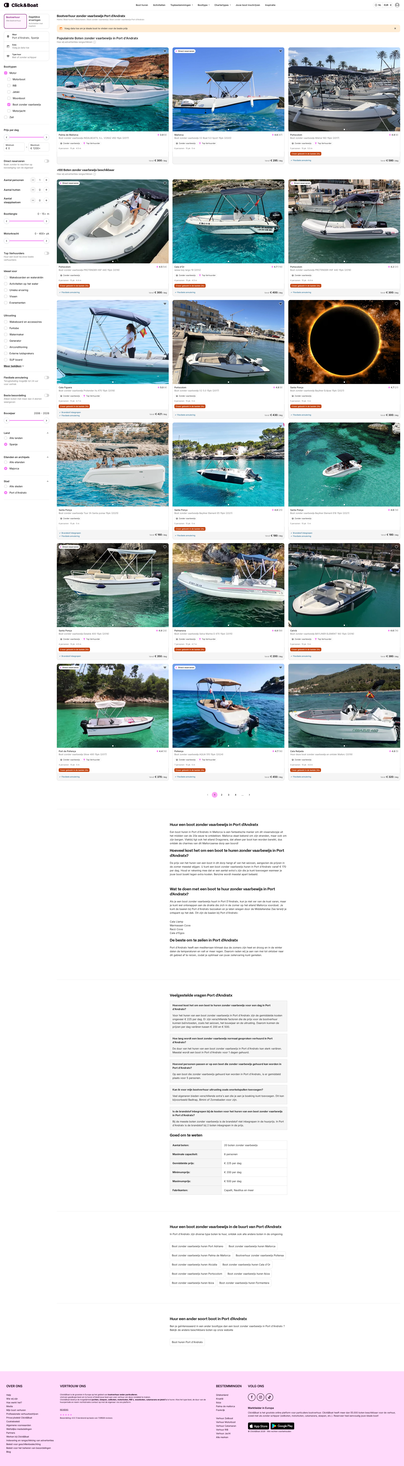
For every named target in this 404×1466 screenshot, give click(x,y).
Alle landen (16, 438)
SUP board (15, 359)
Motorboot (19, 79)
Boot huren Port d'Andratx (187, 1342)
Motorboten (80, 19)
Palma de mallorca (225, 1406)
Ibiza (218, 1402)
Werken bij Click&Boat (17, 1436)
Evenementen (17, 302)
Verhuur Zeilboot (224, 1418)
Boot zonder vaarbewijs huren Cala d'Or (246, 1264)
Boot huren (142, 5)
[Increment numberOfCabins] (46, 190)
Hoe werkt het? (14, 1402)
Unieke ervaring (18, 290)
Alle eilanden (17, 462)
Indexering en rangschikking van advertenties (30, 1440)
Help (8, 1395)
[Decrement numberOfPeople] (33, 180)
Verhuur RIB (222, 1429)
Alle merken (222, 1437)
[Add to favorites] (165, 51)
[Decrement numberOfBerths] (33, 200)
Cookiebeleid (13, 1421)
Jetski (16, 91)
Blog (8, 1451)
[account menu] (397, 5)
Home (59, 19)
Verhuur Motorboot (226, 1422)
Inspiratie (270, 5)
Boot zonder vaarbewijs (27, 104)
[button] (112, 129)
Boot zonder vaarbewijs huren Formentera (244, 1282)
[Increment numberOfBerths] (46, 200)
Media (9, 1406)
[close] (395, 28)
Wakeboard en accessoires (25, 321)
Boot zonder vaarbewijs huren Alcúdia (194, 1264)
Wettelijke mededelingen (19, 1429)
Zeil (11, 117)
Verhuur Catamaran (226, 1425)
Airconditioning (18, 347)
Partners (10, 1432)
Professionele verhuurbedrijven (22, 1413)
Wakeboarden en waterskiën (26, 277)
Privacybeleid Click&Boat (19, 1417)
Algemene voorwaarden (18, 1425)
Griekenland (222, 1395)
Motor (13, 73)
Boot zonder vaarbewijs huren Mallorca (252, 1246)
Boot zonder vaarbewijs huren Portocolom (197, 1273)
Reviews (64, 1410)
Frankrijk (220, 1410)
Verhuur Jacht (223, 1433)
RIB (14, 85)
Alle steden (16, 486)
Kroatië (219, 1398)
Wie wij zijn (12, 1398)
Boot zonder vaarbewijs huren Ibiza (249, 1273)
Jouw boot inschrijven (248, 5)
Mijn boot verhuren (16, 1410)
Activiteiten (159, 5)
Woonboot (19, 98)
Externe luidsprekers (21, 353)
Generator (15, 340)
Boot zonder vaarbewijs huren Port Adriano (197, 1246)
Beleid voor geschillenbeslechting (23, 1444)
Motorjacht (19, 110)
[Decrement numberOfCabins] (33, 190)
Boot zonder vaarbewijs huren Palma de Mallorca (201, 1255)
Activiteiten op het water (23, 283)
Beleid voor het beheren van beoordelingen (28, 1448)
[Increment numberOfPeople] (46, 180)
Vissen (13, 296)
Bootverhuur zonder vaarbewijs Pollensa (260, 1255)
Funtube (14, 328)
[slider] (6, 137)
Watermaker (16, 334)
